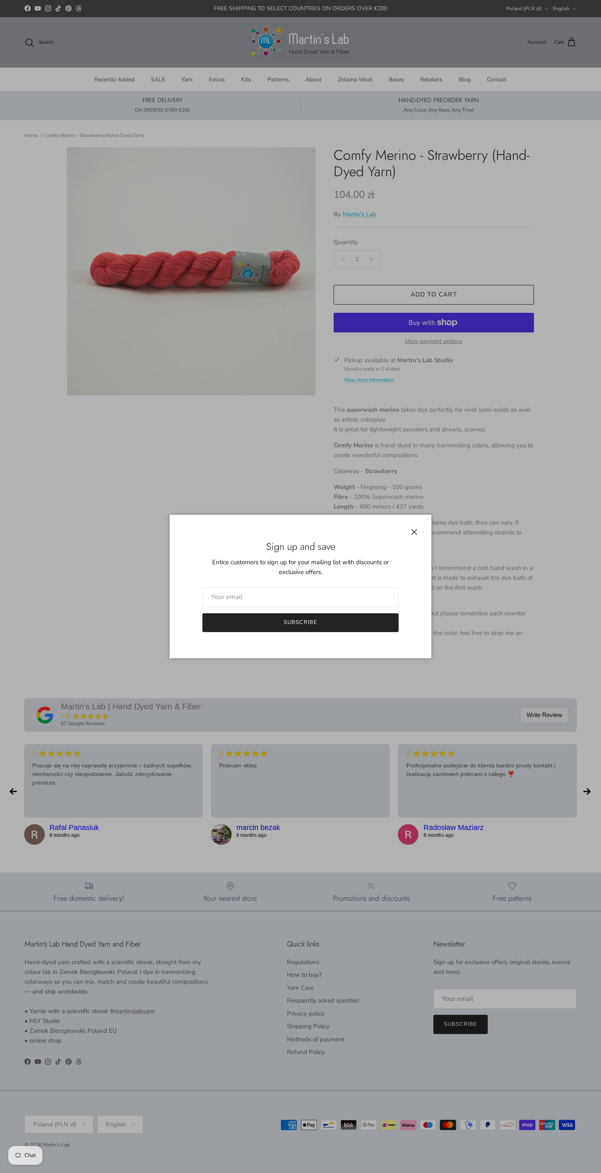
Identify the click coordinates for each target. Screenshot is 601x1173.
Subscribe (300, 622)
